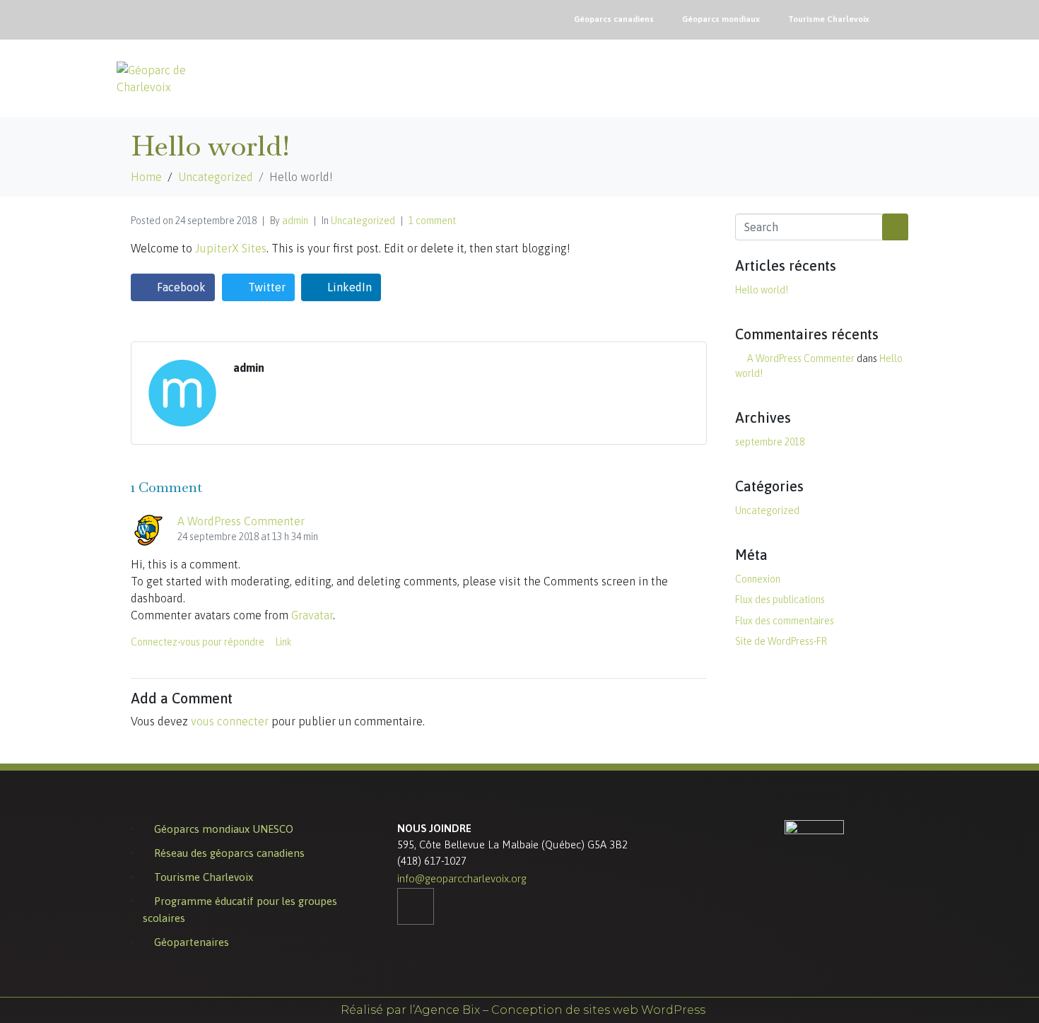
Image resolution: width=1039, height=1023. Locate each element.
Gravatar (312, 615)
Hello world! (761, 290)
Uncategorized (363, 220)
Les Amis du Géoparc (870, 78)
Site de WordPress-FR (781, 641)
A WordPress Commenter (241, 521)
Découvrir (674, 72)
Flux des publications (780, 599)
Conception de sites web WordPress (598, 1010)
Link (284, 642)
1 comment (432, 220)
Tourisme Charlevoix (828, 19)
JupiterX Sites (230, 248)
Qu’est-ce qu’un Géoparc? (586, 78)
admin (295, 220)
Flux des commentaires (784, 620)
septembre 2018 (769, 442)
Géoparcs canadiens (614, 19)
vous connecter (230, 721)
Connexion (757, 579)
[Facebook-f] (904, 17)
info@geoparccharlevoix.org (462, 878)
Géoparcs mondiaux (721, 19)
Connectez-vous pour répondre (197, 642)
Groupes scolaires (763, 78)
